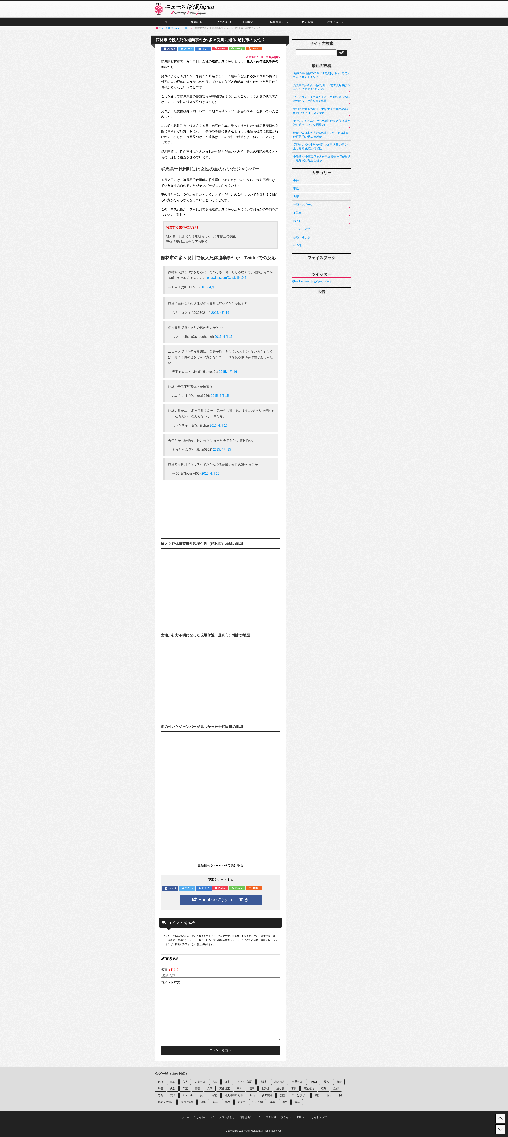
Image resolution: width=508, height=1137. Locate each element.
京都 (336, 1088)
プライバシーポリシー (294, 1117)
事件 (296, 180)
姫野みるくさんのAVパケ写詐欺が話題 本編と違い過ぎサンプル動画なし (321, 122)
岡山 (341, 1095)
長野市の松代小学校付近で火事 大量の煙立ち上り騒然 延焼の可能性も (321, 146)
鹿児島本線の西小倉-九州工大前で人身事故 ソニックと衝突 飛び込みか (322, 87)
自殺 (339, 1081)
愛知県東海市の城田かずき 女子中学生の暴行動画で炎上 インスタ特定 (321, 110)
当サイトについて (204, 1117)
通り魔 (280, 1088)
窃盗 (282, 1095)
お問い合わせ (335, 22)
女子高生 (188, 1095)
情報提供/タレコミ (250, 1117)
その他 (297, 245)
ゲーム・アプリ (303, 229)
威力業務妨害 (165, 1101)
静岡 (160, 1095)
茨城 (172, 1095)
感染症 (241, 1101)
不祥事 (297, 212)
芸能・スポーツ (303, 204)
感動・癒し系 (301, 237)
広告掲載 (307, 22)
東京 (160, 1081)
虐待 (284, 1101)
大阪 (214, 1081)
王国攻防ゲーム (252, 22)
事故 (296, 188)
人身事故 (200, 1081)
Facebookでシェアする (223, 899)
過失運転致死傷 (234, 1095)
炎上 (202, 1095)
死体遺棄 (224, 1088)
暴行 (317, 1095)
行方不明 (257, 1101)
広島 (323, 1088)
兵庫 (209, 1088)
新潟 (297, 1101)
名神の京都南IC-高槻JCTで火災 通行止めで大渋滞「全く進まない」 (321, 75)
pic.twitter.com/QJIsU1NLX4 (226, 277)
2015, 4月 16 (220, 312)
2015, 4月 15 (209, 287)
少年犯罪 (267, 1095)
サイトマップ (319, 1117)
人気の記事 (224, 22)
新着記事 (196, 22)
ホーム (169, 22)
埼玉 (160, 1088)
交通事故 (297, 1081)
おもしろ (298, 220)
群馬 (215, 1101)
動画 (252, 1095)
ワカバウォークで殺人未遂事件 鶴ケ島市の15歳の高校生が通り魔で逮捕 (321, 98)
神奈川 (263, 1081)
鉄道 (172, 1081)
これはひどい (299, 1095)
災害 (296, 196)
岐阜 (272, 1101)
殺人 (185, 1081)
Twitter (313, 1081)
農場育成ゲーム (280, 22)
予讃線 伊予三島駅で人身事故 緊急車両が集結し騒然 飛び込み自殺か (321, 158)
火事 (227, 1081)
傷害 (197, 1088)
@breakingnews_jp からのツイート (312, 281)
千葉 (185, 1088)
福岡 (251, 1088)
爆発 (227, 1101)
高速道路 (309, 1088)
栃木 (329, 1095)
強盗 (214, 1095)
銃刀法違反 (187, 1101)
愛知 (326, 1081)
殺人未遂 (279, 1081)
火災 (172, 1088)
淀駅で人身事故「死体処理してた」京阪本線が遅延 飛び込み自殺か (321, 134)
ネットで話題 (244, 1081)
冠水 (203, 1101)
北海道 (265, 1088)
